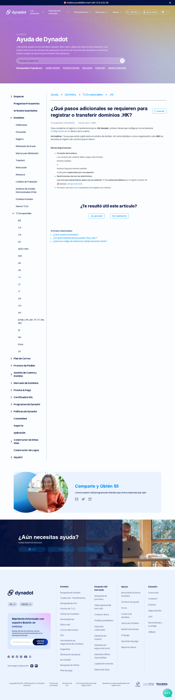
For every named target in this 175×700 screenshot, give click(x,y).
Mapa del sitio (154, 610)
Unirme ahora (40, 642)
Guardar (161, 111)
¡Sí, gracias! (97, 216)
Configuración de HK (60, 131)
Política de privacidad (53, 684)
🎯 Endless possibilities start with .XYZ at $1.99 (86, 2)
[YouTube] (25, 657)
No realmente (119, 216)
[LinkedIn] (17, 657)
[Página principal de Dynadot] (16, 12)
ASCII (76, 187)
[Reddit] (30, 657)
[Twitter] (21, 657)
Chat (33, 549)
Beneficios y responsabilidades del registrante (116, 684)
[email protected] (74, 184)
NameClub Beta (102, 669)
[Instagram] (13, 657)
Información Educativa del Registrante (86, 684)
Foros (61, 549)
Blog (91, 549)
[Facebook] (9, 657)
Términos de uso (67, 684)
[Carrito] (164, 12)
